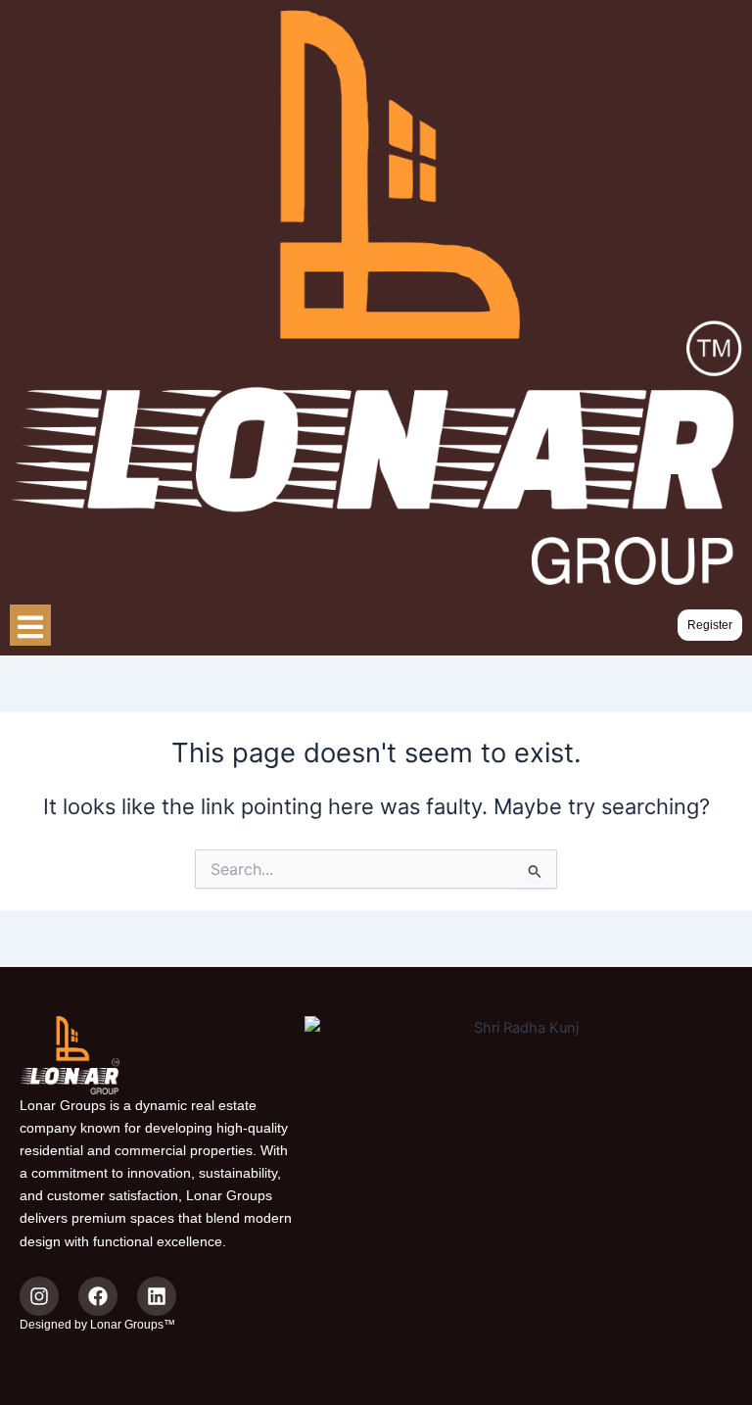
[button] (710, 625)
